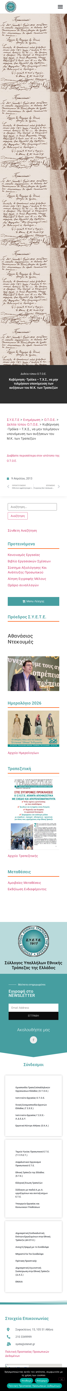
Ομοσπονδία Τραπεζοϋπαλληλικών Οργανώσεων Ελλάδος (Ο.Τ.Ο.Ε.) (32, 1089)
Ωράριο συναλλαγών (23, 585)
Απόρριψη (42, 1380)
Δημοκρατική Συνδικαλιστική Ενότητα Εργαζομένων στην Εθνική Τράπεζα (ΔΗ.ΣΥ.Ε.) (32, 1236)
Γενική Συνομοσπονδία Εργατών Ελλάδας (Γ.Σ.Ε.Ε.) (31, 1107)
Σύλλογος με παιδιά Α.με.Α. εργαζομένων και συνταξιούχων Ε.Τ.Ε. (31, 1193)
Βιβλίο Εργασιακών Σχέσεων (29, 561)
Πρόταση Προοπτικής (26, 1261)
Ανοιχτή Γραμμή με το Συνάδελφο (32, 1247)
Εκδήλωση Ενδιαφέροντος (27, 889)
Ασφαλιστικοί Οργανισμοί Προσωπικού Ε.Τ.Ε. (28, 1164)
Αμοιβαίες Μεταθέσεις (24, 883)
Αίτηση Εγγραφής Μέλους (27, 579)
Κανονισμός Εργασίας (24, 555)
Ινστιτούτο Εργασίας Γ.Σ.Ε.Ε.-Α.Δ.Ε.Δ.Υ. (30, 1117)
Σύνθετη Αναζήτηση (22, 530)
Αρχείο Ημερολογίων (23, 753)
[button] (60, 7)
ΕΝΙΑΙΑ (19, 1281)
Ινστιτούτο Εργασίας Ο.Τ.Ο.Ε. (30, 1098)
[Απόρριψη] (61, 1379)
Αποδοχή (26, 1380)
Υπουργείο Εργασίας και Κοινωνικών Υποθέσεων (27, 1205)
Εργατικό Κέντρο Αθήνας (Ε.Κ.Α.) (32, 1125)
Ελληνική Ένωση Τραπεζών (28, 1183)
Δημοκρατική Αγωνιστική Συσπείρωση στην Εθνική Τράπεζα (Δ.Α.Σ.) (32, 1271)
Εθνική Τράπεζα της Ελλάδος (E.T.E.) (29, 1174)
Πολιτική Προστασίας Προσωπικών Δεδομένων (34, 1385)
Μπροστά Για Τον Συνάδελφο (29, 1254)
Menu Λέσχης (35, 601)
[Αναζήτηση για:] (32, 506)
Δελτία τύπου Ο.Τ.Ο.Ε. (33, 373)
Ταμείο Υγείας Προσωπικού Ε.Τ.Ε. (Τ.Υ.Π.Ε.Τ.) (32, 1153)
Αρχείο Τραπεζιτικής (23, 856)
